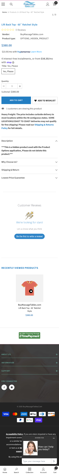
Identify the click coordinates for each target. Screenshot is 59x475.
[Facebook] (4, 387)
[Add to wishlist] (31, 291)
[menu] (3, 4)
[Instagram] (11, 387)
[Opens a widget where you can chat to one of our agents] (39, 449)
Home (4, 12)
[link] (45, 100)
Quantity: (5, 81)
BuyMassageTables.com (31, 34)
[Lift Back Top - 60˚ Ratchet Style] (29, 288)
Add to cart (16, 100)
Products (13, 12)
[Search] (11, 4)
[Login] (47, 4)
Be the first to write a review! (29, 236)
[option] (29, 297)
